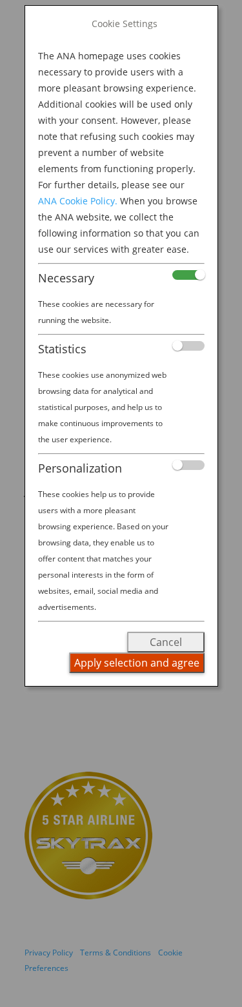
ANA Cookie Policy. (77, 201)
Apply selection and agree (136, 663)
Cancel (166, 642)
